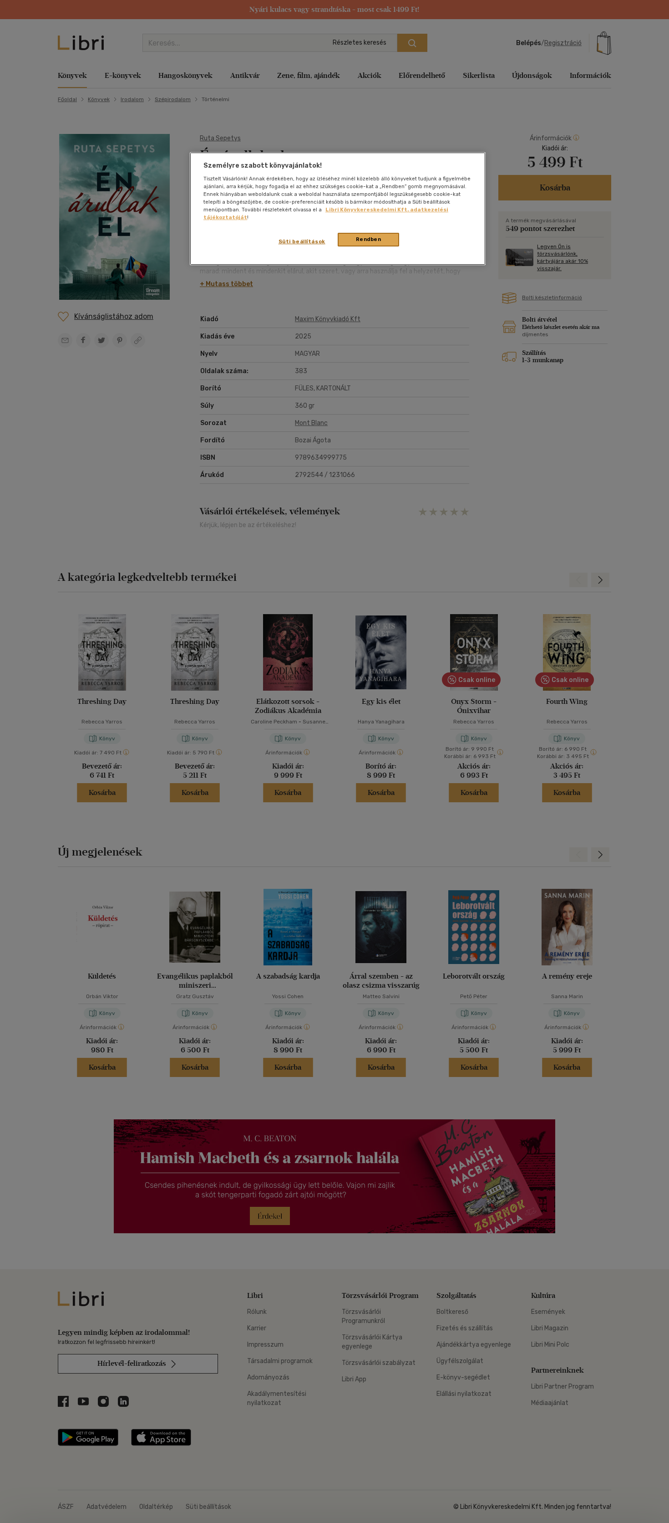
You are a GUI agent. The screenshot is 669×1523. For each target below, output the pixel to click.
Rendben (368, 239)
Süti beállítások (302, 241)
